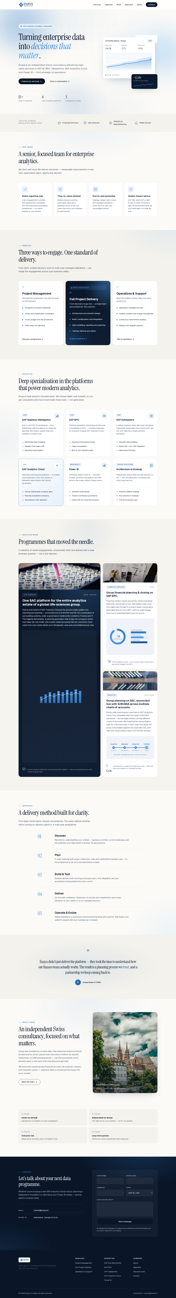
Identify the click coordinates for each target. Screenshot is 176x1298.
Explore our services (30, 81)
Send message (124, 1221)
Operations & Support (83, 1271)
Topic (128, 1188)
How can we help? (105, 1200)
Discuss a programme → (32, 339)
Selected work (139, 1271)
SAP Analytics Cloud (112, 1276)
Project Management (83, 1263)
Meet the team (28, 1082)
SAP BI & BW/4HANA (112, 1263)
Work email (131, 1176)
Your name (101, 1176)
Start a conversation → (59, 81)
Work (118, 4)
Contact (151, 4)
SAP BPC (108, 1267)
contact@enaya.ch (41, 1210)
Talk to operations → (125, 339)
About (139, 4)
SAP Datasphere (110, 1271)
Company (101, 1188)
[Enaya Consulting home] (26, 4)
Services (97, 4)
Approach (129, 4)
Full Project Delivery (83, 1267)
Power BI (107, 1280)
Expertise (109, 4)
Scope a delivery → (78, 338)
